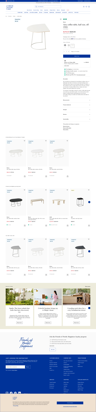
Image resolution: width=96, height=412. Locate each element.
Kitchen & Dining (34, 12)
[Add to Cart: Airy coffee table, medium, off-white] (46, 176)
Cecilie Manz (65, 28)
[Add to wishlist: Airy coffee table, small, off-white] (67, 141)
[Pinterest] (15, 393)
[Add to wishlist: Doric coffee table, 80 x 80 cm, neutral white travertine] (67, 190)
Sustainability (66, 364)
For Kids (76, 12)
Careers (65, 362)
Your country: (8, 370)
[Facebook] (11, 393)
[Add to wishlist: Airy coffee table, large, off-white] (24, 141)
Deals (41, 10)
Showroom (52, 384)
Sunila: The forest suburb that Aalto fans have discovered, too (19, 310)
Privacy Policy (15, 405)
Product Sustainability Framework (68, 367)
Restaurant (52, 386)
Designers (63, 10)
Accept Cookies (70, 402)
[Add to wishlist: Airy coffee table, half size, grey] (24, 239)
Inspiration (46, 10)
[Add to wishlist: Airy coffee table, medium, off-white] (46, 141)
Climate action (67, 369)
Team (79, 364)
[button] (83, 6)
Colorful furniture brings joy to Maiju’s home (48, 309)
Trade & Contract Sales (82, 360)
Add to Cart (76, 56)
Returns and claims (54, 366)
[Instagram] (7, 393)
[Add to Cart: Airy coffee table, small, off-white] (67, 176)
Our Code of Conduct (68, 371)
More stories (87, 286)
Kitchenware (66, 389)
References (80, 366)
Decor (40, 12)
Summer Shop (36, 10)
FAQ (50, 368)
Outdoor (64, 12)
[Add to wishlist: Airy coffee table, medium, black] (24, 190)
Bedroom (52, 12)
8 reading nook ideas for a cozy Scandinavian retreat (76, 309)
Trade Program (81, 362)
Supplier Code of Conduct (69, 373)
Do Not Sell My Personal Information (70, 406)
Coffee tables (19, 16)
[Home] (6, 16)
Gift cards (80, 386)
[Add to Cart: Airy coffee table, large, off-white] (24, 176)
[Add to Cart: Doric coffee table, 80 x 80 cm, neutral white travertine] (67, 225)
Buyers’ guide (67, 375)
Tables (14, 16)
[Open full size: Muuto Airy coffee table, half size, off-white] (38, 36)
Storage (46, 12)
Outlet (68, 10)
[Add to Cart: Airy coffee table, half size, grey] (24, 274)
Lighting (26, 12)
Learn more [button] (66, 65)
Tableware (66, 391)
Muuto (64, 22)
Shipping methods (53, 364)
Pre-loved (52, 388)
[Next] (89, 308)
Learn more (52, 345)
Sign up (27, 366)
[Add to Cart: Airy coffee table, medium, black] (24, 225)
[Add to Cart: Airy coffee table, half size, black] (89, 274)
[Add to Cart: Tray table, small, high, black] (89, 225)
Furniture (20, 12)
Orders (51, 360)
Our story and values (68, 360)
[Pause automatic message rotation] (60, 1)
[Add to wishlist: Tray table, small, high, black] (89, 190)
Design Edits (80, 384)
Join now (53, 349)
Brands (58, 10)
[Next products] (89, 202)
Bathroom (58, 12)
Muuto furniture (66, 126)
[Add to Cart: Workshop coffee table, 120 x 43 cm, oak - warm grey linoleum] (46, 225)
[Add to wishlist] (60, 19)
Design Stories (52, 10)
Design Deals (80, 388)
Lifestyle (70, 12)
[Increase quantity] (69, 51)
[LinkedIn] (19, 393)
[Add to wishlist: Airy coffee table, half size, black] (89, 239)
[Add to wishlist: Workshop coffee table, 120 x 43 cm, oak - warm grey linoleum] (46, 190)
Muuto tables (65, 129)
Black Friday (80, 389)
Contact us (52, 370)
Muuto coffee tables (67, 128)
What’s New (66, 382)
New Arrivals (29, 10)
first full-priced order (81, 74)
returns (72, 73)
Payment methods (53, 362)
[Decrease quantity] (64, 51)
